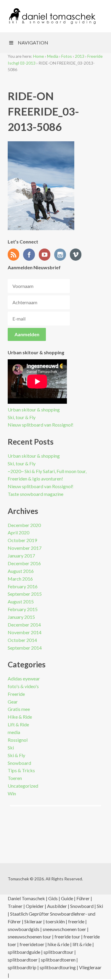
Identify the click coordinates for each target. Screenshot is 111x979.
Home (38, 56)
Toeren (15, 778)
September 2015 (25, 594)
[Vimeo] (77, 255)
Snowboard (19, 763)
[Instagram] (61, 255)
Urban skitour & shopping (34, 409)
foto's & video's (23, 686)
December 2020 (24, 525)
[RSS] (15, 255)
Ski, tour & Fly (22, 417)
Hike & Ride (20, 717)
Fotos (66, 56)
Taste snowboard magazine (35, 494)
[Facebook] (30, 255)
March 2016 (20, 578)
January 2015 (21, 617)
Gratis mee (19, 709)
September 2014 (25, 647)
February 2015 (23, 609)
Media (52, 56)
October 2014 (22, 640)
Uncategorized (23, 786)
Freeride (16, 694)
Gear (13, 701)
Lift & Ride (18, 724)
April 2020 (18, 532)
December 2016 (24, 563)
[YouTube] (46, 255)
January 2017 (21, 555)
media (14, 732)
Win (12, 793)
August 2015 (21, 601)
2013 (79, 56)
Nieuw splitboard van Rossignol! (40, 424)
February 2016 (23, 586)
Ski (11, 747)
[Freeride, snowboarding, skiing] (52, 16)
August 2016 (21, 571)
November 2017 (24, 548)
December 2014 (24, 624)
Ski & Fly (16, 755)
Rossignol (18, 740)
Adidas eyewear (24, 678)
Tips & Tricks (21, 770)
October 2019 (22, 540)
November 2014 (24, 632)
